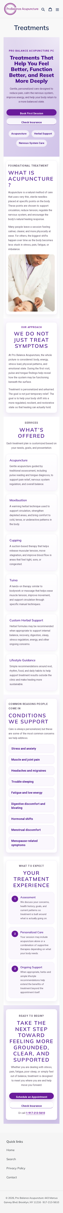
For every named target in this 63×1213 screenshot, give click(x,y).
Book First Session (31, 113)
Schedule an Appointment (31, 1097)
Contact (11, 1177)
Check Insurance (31, 122)
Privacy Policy (15, 1168)
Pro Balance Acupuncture (29, 1197)
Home (10, 1150)
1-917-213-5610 (35, 1112)
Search (11, 1159)
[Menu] (57, 9)
